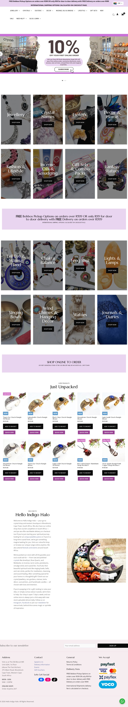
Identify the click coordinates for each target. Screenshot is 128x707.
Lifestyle (81, 11)
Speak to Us (38, 662)
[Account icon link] (117, 14)
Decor (48, 11)
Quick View (9, 432)
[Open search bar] (113, 15)
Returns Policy (71, 662)
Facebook (25, 603)
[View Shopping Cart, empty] (122, 15)
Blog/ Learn (34, 19)
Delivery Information (42, 664)
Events (36, 667)
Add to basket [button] (10, 426)
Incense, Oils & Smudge (64, 11)
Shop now (16, 122)
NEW (101, 11)
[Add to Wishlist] (23, 395)
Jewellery (14, 11)
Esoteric (38, 11)
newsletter (42, 603)
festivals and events (29, 548)
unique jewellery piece (32, 537)
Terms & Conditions (74, 664)
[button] (19, 11)
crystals (16, 560)
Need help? (20, 19)
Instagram (17, 603)
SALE (12, 19)
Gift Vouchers (39, 670)
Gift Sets (93, 11)
